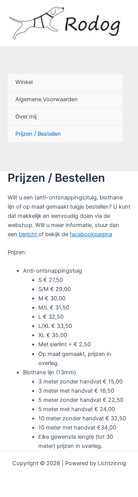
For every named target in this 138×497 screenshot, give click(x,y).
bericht (28, 234)
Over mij (25, 116)
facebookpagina (91, 234)
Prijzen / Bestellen (38, 133)
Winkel (24, 82)
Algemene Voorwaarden (46, 99)
